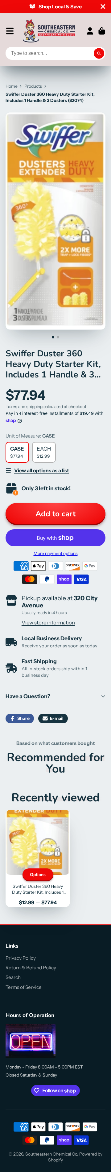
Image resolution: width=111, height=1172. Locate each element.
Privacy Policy (21, 958)
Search (13, 977)
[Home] (49, 31)
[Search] (99, 53)
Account (90, 31)
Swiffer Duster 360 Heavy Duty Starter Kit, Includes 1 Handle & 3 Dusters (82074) (38, 858)
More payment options (56, 553)
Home (12, 86)
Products (33, 86)
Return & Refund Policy (31, 968)
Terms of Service (24, 987)
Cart (101, 31)
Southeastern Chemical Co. (51, 1154)
